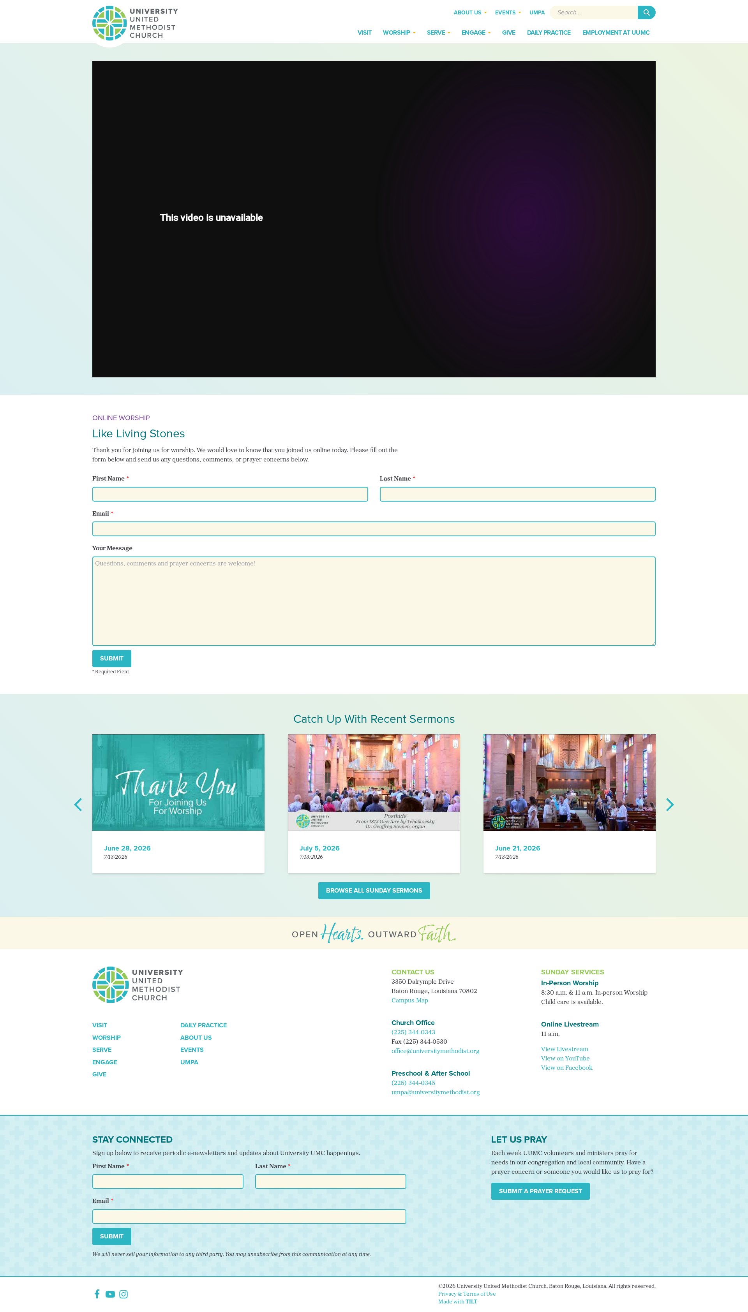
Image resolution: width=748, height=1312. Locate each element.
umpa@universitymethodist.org (436, 1093)
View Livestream (564, 1049)
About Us (196, 1037)
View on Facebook (567, 1068)
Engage (104, 1062)
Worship (106, 1037)
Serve (101, 1049)
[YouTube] (110, 1294)
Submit (111, 658)
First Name (108, 479)
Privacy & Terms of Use (467, 1294)
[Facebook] (97, 1294)
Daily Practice (203, 1025)
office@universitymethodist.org (436, 1051)
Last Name (395, 479)
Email (100, 514)
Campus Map (410, 1001)
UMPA (189, 1062)
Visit (99, 1025)
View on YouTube (565, 1059)
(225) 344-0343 (413, 1033)
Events (192, 1049)
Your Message (112, 549)
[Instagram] (123, 1294)
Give (99, 1074)
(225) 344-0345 (413, 1083)
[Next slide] (670, 803)
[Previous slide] (78, 803)
